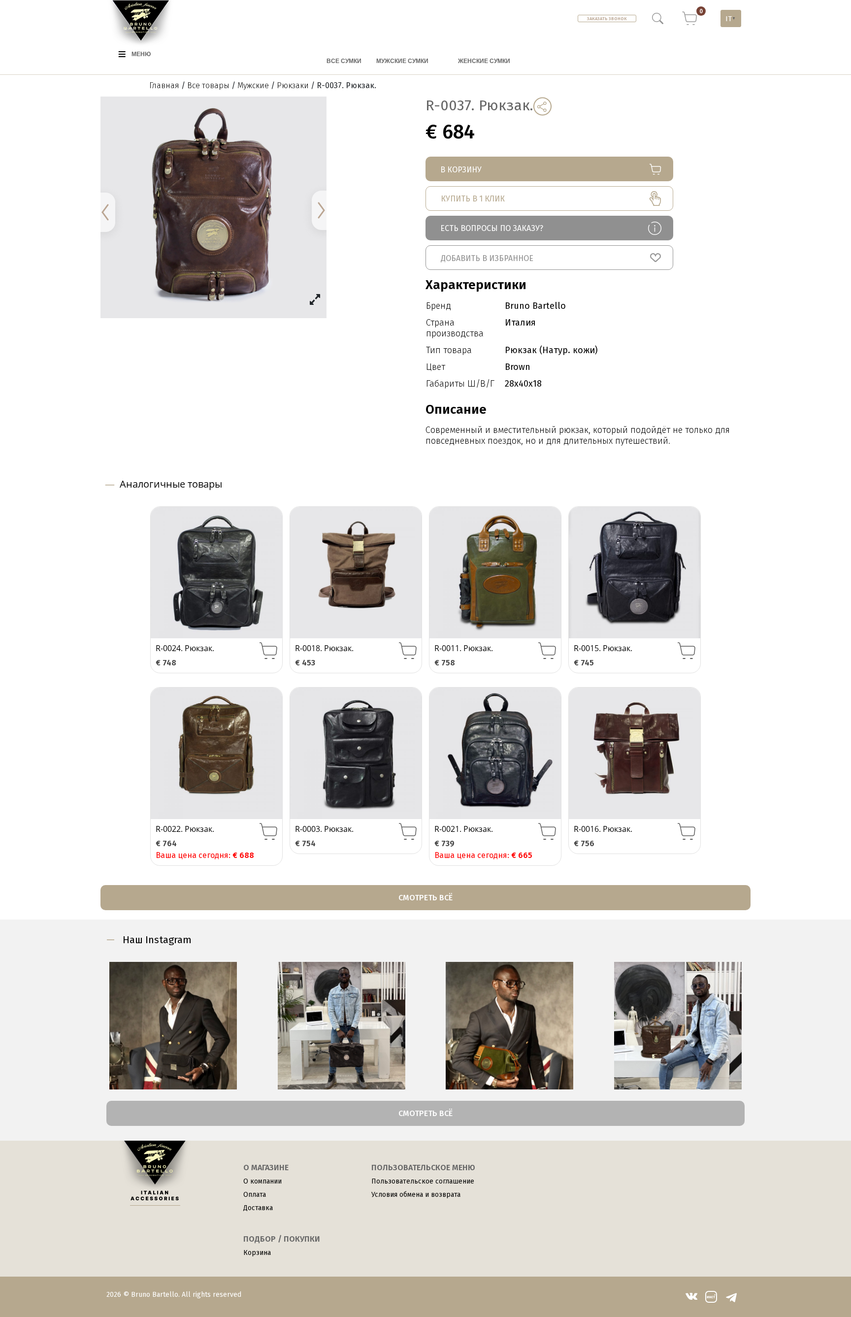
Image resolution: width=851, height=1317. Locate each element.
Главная (164, 85)
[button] (549, 257)
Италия (520, 322)
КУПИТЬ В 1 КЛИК (473, 198)
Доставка (258, 1208)
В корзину (461, 169)
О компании (262, 1181)
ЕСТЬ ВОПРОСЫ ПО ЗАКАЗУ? (491, 228)
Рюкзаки (293, 85)
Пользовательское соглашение (422, 1181)
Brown (517, 367)
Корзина (257, 1253)
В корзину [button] (268, 650)
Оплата (254, 1194)
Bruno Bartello (535, 305)
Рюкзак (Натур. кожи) (551, 350)
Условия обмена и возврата (415, 1194)
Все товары (208, 85)
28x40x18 (523, 383)
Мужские (253, 85)
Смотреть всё (425, 897)
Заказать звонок (607, 18)
